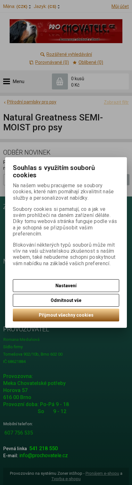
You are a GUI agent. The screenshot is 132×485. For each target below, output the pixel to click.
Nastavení (66, 285)
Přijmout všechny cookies (66, 315)
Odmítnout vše (66, 300)
